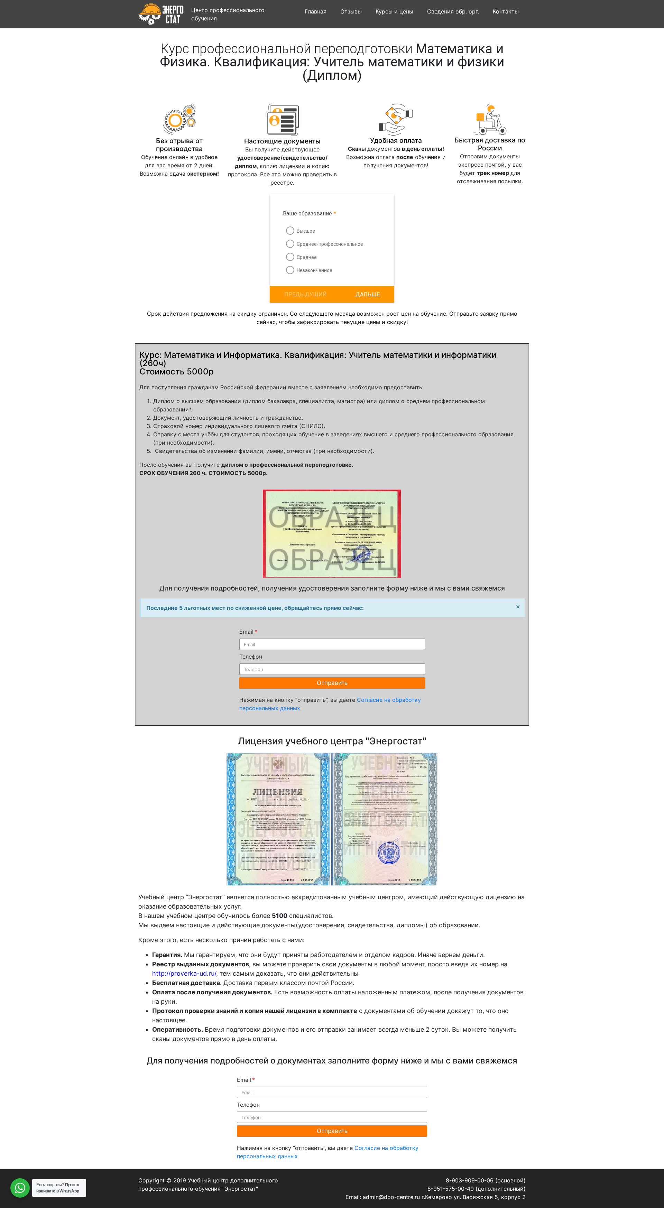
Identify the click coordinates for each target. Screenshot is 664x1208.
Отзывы (351, 11)
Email (246, 631)
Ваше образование (309, 213)
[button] (367, 294)
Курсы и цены (394, 11)
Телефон (250, 656)
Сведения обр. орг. (453, 11)
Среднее (307, 257)
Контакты (506, 11)
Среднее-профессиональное (330, 244)
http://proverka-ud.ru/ (184, 973)
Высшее (306, 231)
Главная (315, 11)
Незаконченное (314, 270)
